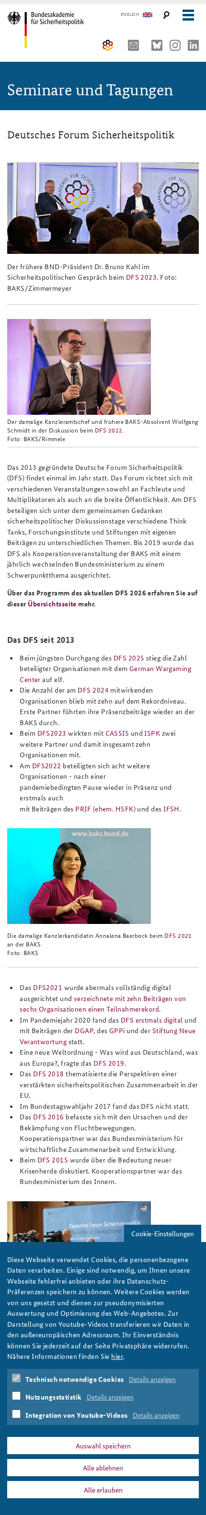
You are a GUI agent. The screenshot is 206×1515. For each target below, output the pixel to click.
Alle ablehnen (103, 1467)
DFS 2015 (53, 1159)
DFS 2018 (48, 1073)
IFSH (171, 808)
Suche (166, 15)
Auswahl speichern (103, 1445)
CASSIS (118, 733)
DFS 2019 (109, 1063)
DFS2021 (48, 987)
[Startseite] (49, 29)
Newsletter (136, 45)
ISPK (152, 733)
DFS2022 (47, 765)
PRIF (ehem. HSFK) (105, 808)
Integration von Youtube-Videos (76, 1415)
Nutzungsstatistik (53, 1396)
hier (117, 1356)
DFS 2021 (178, 935)
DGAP (84, 1030)
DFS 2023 (141, 277)
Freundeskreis (108, 45)
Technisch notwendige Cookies (74, 1379)
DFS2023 (52, 733)
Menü (188, 15)
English (130, 14)
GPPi (117, 1030)
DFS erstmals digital (152, 1020)
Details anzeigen (152, 1379)
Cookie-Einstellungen (162, 1233)
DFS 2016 (48, 1116)
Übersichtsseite (52, 603)
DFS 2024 (93, 690)
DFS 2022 (109, 429)
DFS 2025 (129, 657)
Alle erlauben (103, 1489)
